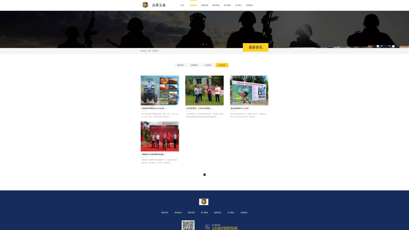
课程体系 (204, 5)
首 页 (182, 5)
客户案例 (227, 5)
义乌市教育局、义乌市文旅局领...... (199, 108)
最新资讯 (193, 5)
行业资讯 (208, 65)
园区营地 (216, 5)
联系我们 (249, 5)
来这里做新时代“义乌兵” (240, 108)
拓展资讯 (194, 65)
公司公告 (222, 65)
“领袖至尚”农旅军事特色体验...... (153, 154)
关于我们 (238, 5)
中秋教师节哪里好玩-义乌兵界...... (154, 108)
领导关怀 (180, 65)
